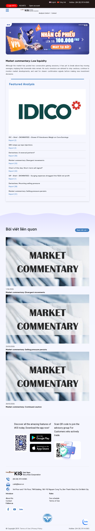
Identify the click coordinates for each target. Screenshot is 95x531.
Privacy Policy (37, 529)
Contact (54, 13)
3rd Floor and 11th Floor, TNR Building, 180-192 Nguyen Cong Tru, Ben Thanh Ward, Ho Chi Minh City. (51, 489)
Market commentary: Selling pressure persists (26, 350)
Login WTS (12, 6)
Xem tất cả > (82, 230)
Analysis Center (44, 13)
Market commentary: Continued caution (24, 407)
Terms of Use (25, 529)
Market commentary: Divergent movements (25, 292)
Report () (12, 140)
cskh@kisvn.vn (18, 484)
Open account (34, 6)
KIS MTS (22, 6)
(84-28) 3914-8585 (82, 2)
